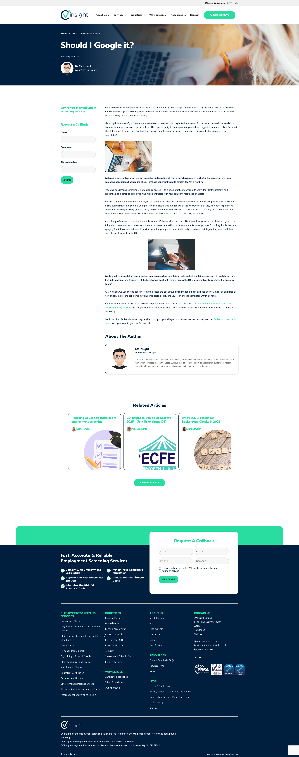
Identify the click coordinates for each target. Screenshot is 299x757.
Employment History (72, 678)
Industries (136, 15)
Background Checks (71, 621)
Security (109, 650)
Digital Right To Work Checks (76, 656)
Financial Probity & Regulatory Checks (81, 689)
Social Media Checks (71, 667)
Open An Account (216, 3)
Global (153, 623)
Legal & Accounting (115, 628)
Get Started (168, 579)
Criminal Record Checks (73, 650)
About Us (101, 15)
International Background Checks (78, 694)
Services (118, 15)
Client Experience (114, 682)
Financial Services (114, 617)
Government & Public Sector (120, 656)
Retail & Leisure (113, 661)
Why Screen (156, 15)
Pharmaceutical (113, 634)
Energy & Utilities (114, 645)
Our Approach (112, 687)
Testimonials (156, 628)
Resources (177, 15)
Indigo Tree (233, 754)
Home (64, 33)
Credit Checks (68, 645)
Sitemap (154, 708)
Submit (67, 180)
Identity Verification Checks (75, 661)
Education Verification (72, 672)
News (74, 33)
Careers (153, 639)
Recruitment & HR (114, 639)
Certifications (157, 645)
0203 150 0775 (220, 15)
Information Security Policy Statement (170, 697)
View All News (148, 482)
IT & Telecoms (112, 623)
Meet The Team (158, 617)
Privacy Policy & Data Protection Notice (170, 691)
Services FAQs (157, 665)
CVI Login (233, 3)
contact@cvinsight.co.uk (213, 645)
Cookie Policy (156, 702)
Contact (194, 15)
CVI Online (155, 634)
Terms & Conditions (160, 686)
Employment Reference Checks (77, 683)
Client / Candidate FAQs (162, 660)
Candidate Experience (116, 676)
